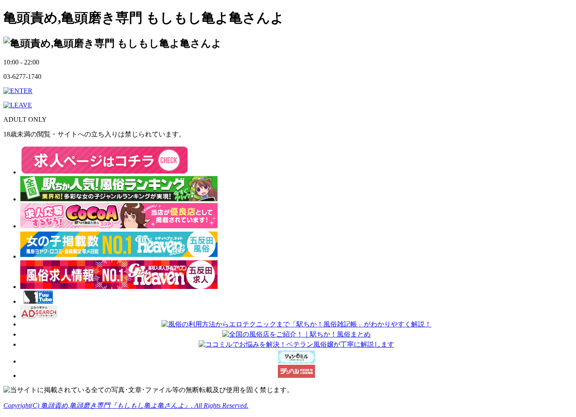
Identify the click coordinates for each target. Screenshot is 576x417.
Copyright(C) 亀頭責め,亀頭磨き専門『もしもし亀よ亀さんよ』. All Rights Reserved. (125, 405)
